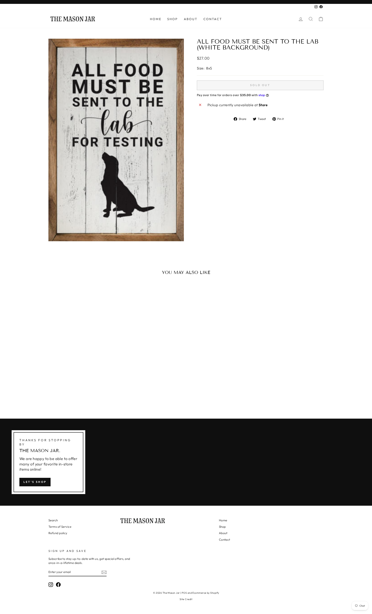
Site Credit (186, 599)
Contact (212, 19)
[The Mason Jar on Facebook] (58, 584)
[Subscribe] (104, 572)
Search (53, 520)
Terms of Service (59, 526)
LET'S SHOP (34, 482)
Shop (172, 19)
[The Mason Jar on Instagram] (50, 584)
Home (155, 19)
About (191, 19)
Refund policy (57, 533)
